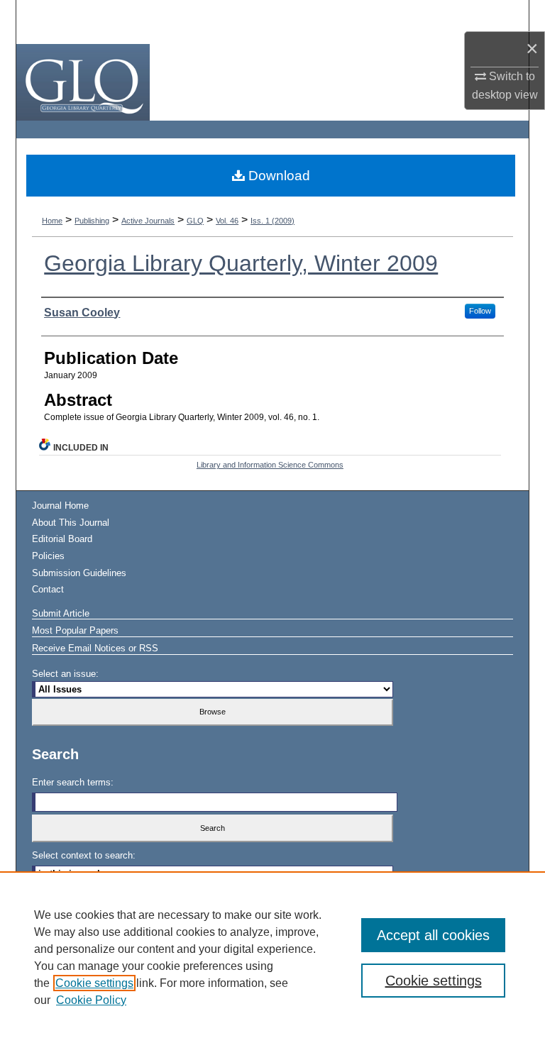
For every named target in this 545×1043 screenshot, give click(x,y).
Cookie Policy (91, 1000)
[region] (272, 957)
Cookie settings (94, 983)
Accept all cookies (433, 935)
